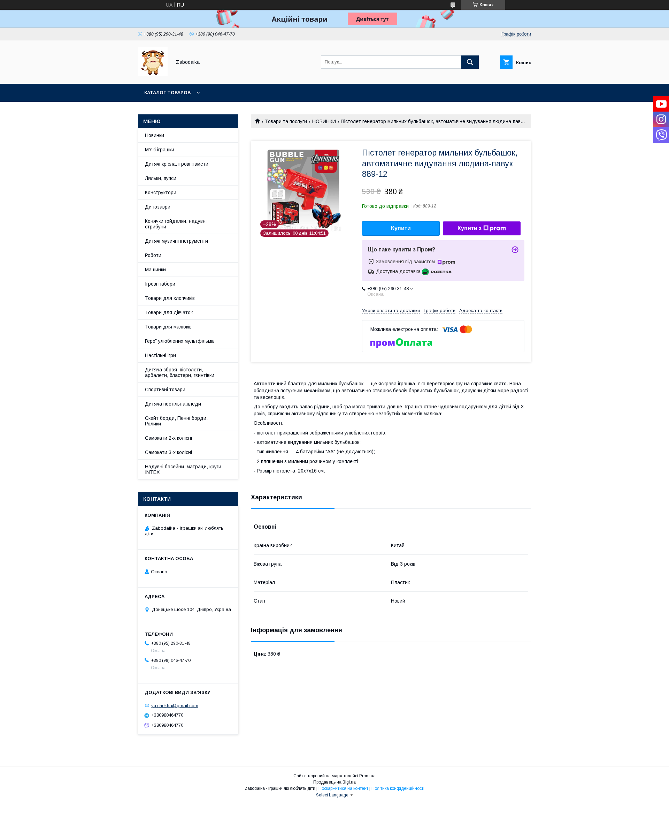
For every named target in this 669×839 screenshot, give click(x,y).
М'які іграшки (159, 149)
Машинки (155, 269)
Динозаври (157, 207)
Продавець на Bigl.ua (334, 782)
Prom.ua (367, 775)
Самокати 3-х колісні (168, 452)
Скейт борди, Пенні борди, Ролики (176, 420)
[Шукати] (470, 62)
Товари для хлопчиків (170, 298)
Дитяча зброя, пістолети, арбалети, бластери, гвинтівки (179, 372)
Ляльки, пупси (160, 178)
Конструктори (160, 192)
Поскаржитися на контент (343, 788)
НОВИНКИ (324, 121)
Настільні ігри (160, 355)
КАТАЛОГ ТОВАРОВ (167, 92)
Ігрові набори (160, 284)
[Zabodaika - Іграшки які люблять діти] (153, 74)
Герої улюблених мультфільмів (180, 341)
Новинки (154, 135)
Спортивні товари (165, 389)
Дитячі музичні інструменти (176, 241)
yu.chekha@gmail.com (174, 705)
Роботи (153, 255)
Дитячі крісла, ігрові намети (176, 164)
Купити (401, 228)
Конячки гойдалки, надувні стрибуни (176, 223)
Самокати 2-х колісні (168, 438)
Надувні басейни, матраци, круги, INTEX (184, 469)
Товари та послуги (286, 121)
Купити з (469, 228)
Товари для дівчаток (169, 312)
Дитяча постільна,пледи (173, 404)
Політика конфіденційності (397, 788)
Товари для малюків (168, 327)
